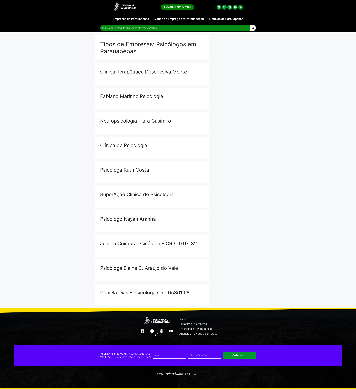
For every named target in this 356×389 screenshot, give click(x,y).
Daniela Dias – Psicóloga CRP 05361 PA (145, 292)
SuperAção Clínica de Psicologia (137, 194)
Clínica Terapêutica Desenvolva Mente (143, 72)
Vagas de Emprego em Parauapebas (179, 19)
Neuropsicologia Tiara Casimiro (135, 121)
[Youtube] (235, 7)
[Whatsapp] (240, 7)
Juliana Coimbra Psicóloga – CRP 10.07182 (148, 243)
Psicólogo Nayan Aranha (128, 219)
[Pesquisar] (253, 28)
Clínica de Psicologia (123, 145)
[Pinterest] (229, 7)
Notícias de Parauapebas (226, 19)
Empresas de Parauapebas (131, 19)
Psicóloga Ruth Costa (124, 170)
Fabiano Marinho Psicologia (131, 96)
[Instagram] (224, 7)
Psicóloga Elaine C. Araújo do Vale (139, 268)
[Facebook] (219, 7)
